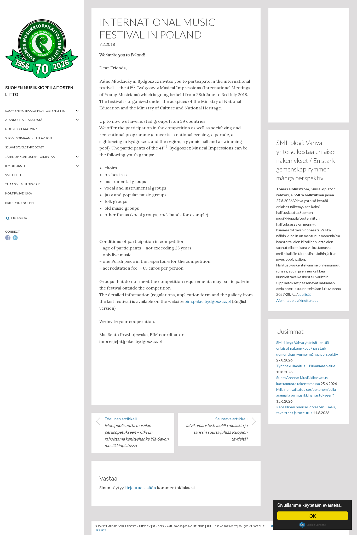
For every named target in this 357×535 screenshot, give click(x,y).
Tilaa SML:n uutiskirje (23, 184)
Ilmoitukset (15, 166)
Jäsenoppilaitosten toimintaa (30, 157)
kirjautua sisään (140, 487)
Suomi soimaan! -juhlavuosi (28, 138)
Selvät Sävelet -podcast (24, 147)
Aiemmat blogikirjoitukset (297, 300)
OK (312, 515)
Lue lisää (305, 294)
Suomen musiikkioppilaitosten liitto (35, 111)
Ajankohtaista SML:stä (23, 120)
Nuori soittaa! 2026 (21, 129)
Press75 (100, 530)
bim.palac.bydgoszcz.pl (208, 301)
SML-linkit (13, 175)
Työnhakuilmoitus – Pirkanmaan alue (305, 366)
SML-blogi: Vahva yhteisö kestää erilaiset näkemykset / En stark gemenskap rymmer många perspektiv (307, 348)
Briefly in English (19, 203)
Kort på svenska (18, 193)
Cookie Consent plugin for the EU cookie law (313, 525)
